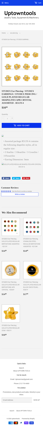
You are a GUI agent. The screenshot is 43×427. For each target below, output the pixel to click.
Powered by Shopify (28, 418)
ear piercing (14, 33)
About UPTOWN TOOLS (21, 371)
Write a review (20, 194)
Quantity (5, 114)
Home (4, 33)
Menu (7, 3)
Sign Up (36, 400)
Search (21, 368)
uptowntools (16, 418)
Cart (39, 3)
